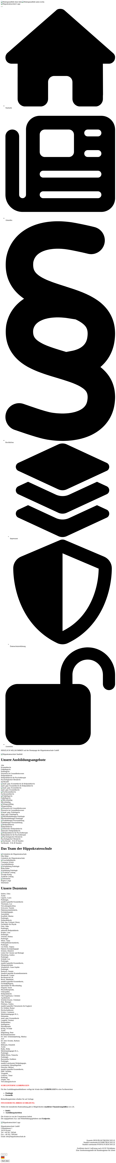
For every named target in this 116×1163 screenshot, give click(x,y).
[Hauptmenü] (2, 6)
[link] (60, 59)
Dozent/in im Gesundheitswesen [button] (12, 773)
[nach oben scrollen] (4, 1154)
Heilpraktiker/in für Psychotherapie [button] (13, 778)
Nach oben (5, 1161)
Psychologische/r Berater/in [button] (11, 780)
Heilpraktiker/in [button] (6, 776)
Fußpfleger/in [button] (6, 769)
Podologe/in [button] (5, 771)
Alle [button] (2, 765)
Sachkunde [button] (5, 782)
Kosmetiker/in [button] (6, 767)
